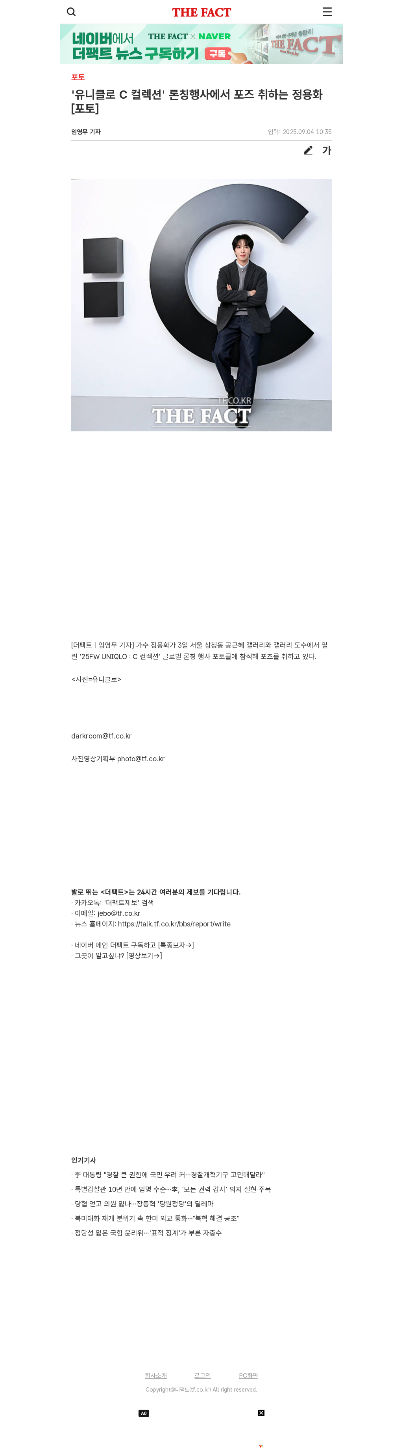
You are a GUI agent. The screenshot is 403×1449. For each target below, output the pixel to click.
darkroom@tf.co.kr (101, 736)
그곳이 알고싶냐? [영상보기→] (118, 956)
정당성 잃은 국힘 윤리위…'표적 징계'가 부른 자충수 (148, 1233)
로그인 (202, 1375)
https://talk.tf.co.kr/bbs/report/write (174, 924)
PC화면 (248, 1375)
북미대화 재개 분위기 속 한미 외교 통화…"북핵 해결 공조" (157, 1218)
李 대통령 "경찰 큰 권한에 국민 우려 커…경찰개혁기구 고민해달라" (169, 1175)
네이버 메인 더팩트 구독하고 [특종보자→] (134, 945)
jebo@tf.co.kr (119, 913)
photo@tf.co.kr (141, 759)
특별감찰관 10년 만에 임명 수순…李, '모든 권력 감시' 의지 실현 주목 (173, 1189)
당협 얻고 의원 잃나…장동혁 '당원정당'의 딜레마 (144, 1204)
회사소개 (156, 1375)
